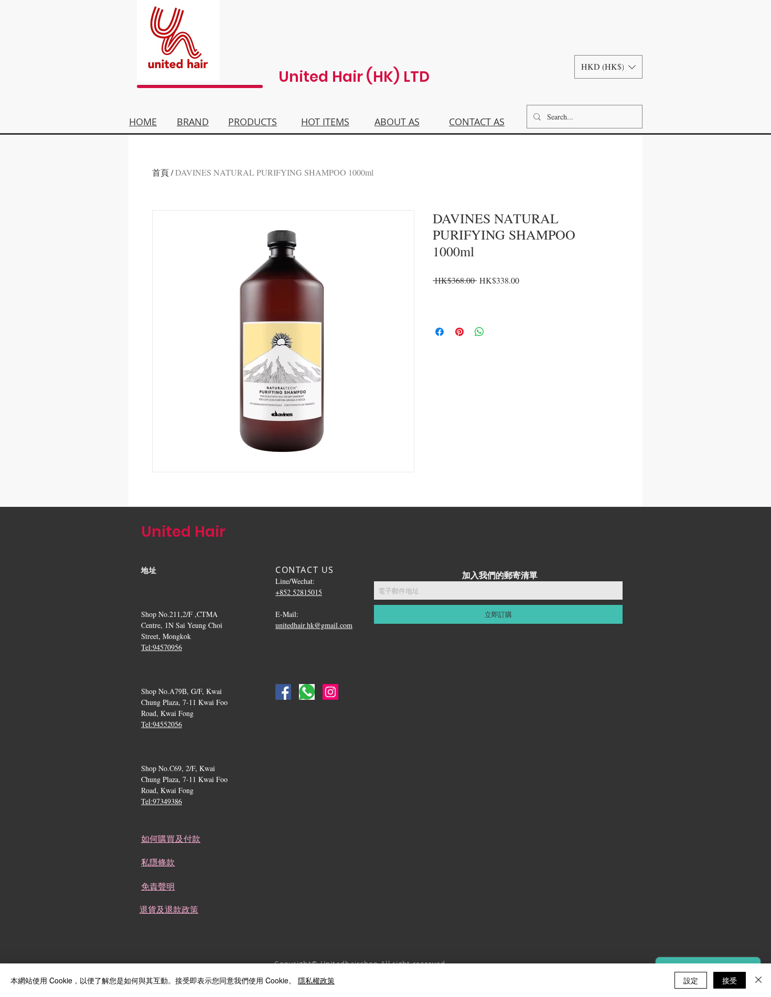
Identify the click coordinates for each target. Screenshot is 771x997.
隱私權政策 (316, 980)
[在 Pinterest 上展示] (459, 332)
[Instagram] (330, 692)
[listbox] (608, 67)
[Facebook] (283, 692)
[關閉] (758, 980)
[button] (608, 67)
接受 (729, 980)
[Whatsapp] (307, 692)
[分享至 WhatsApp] (479, 332)
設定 (690, 980)
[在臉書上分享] (439, 332)
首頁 (160, 172)
